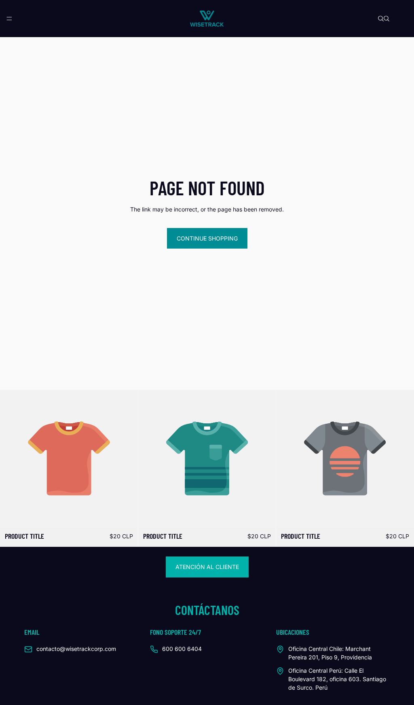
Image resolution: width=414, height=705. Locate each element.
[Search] (381, 18)
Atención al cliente (207, 566)
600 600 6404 (182, 648)
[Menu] (9, 18)
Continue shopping (207, 238)
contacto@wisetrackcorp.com (76, 648)
